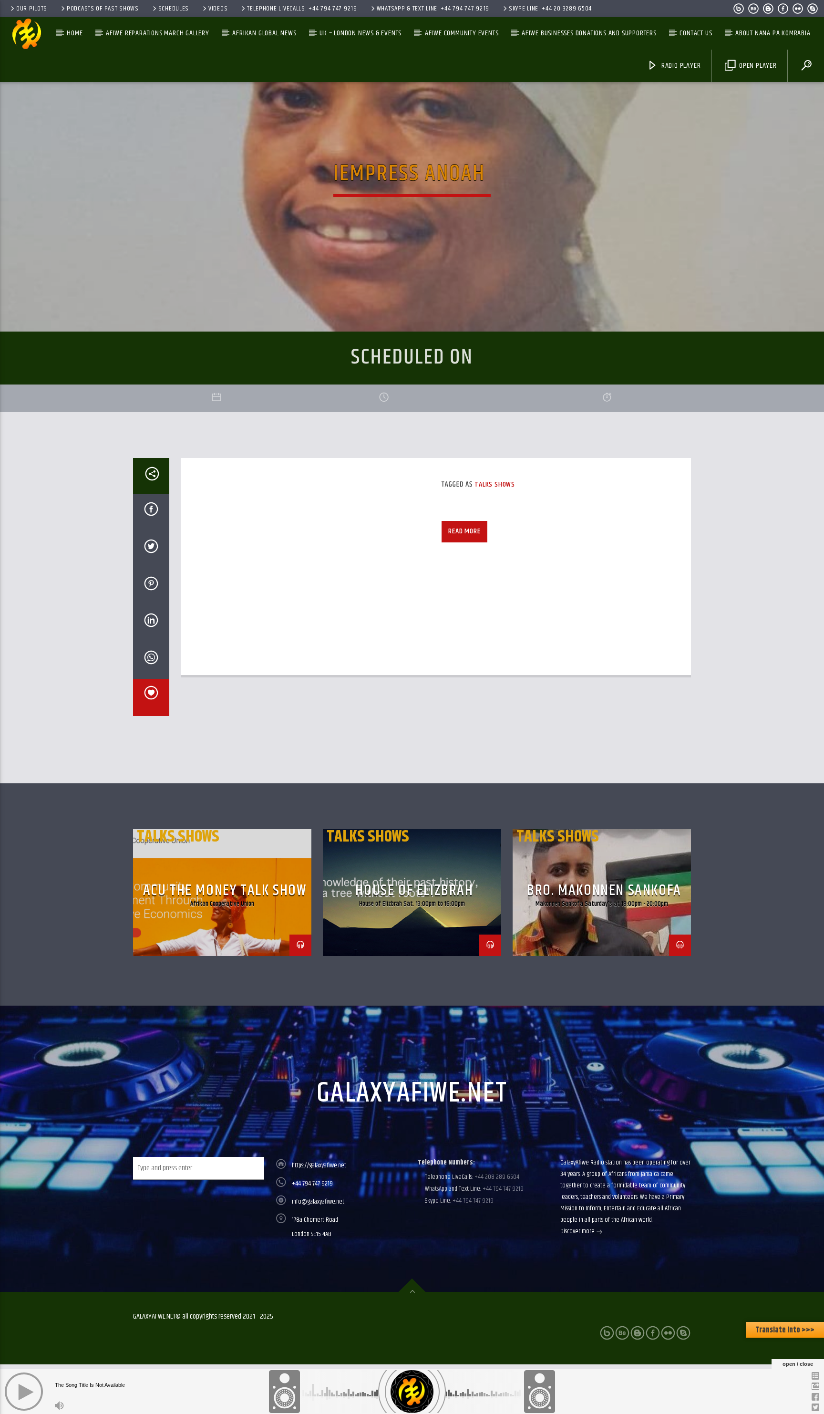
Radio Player (679, 66)
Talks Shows (494, 484)
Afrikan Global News (264, 33)
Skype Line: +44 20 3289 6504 (550, 8)
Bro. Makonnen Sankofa (604, 890)
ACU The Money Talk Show (225, 890)
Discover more (578, 1231)
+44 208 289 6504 (496, 1177)
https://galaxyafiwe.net (319, 1165)
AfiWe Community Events (462, 33)
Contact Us (696, 33)
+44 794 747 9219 (312, 1183)
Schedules (173, 8)
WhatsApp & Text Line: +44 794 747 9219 (433, 8)
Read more (464, 531)
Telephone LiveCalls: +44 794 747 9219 (302, 8)
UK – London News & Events (360, 33)
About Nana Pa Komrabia (773, 33)
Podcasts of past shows (103, 8)
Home (74, 33)
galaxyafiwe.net (412, 1093)
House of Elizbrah (414, 890)
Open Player (757, 66)
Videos (217, 8)
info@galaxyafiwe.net (318, 1201)
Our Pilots (31, 8)
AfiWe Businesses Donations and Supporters (589, 33)
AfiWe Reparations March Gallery (157, 33)
